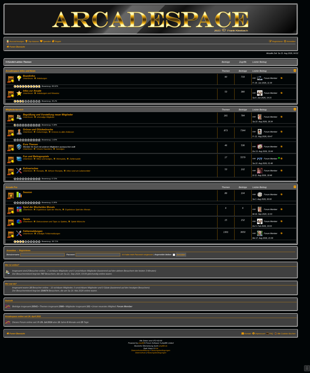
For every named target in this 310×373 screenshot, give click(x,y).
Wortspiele (60, 159)
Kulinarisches (30, 168)
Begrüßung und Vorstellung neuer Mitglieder (48, 114)
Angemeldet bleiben (163, 254)
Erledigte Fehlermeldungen (48, 233)
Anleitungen (42, 78)
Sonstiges (60, 149)
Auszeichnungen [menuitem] (17, 41)
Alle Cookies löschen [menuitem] (286, 333)
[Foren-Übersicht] (151, 19)
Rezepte (40, 171)
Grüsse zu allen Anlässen (62, 132)
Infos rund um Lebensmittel (78, 171)
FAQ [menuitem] (271, 333)
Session (27, 192)
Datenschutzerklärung (140, 350)
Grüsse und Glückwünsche (38, 129)
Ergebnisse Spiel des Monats (77, 209)
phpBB (141, 343)
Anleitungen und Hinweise (48, 93)
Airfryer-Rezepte (55, 171)
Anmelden (11, 250)
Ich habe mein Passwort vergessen (137, 254)
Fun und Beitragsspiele (36, 156)
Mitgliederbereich (14, 109)
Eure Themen (30, 144)
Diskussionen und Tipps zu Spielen (51, 221)
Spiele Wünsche (78, 221)
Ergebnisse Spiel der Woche (48, 209)
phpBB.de (163, 346)
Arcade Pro (11, 187)
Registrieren (24, 250)
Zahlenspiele (75, 159)
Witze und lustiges (44, 159)
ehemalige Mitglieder (46, 117)
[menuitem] (32, 41)
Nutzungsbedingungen (160, 350)
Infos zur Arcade (32, 90)
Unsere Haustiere (44, 149)
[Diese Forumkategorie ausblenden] (295, 70)
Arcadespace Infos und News (21, 71)
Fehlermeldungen (33, 231)
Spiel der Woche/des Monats (39, 207)
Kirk (156, 348)
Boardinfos (29, 76)
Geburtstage (41, 132)
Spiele (26, 219)
